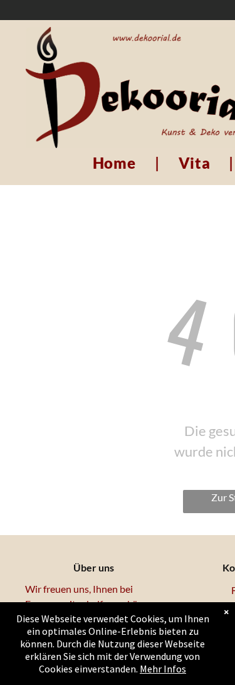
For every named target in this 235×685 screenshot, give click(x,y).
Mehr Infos (163, 668)
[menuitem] (116, 163)
